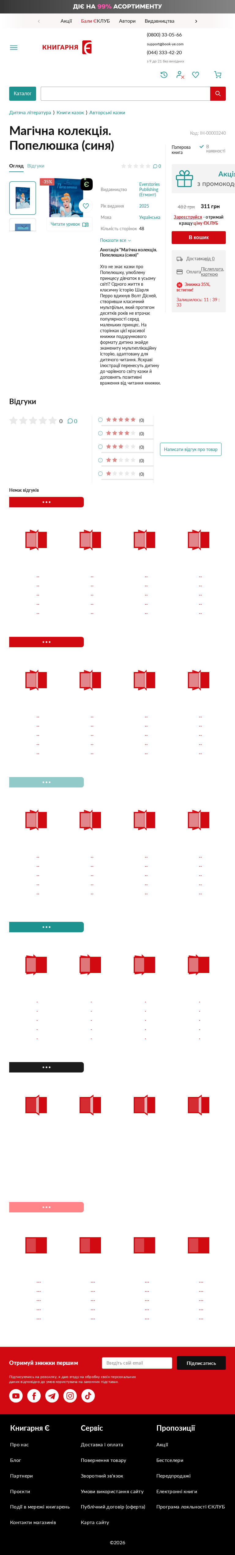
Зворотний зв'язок (102, 1475)
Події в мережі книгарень (40, 1506)
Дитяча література (30, 112)
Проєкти (20, 1491)
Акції (162, 1444)
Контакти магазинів (33, 1522)
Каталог (23, 93)
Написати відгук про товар (191, 449)
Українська (149, 217)
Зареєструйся (188, 217)
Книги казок (70, 112)
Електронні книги (176, 1491)
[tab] (85, 401)
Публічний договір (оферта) (113, 1506)
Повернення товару (103, 1460)
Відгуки (35, 165)
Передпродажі (173, 1475)
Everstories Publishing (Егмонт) (149, 189)
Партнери (21, 1475)
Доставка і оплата (102, 1444)
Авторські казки (107, 112)
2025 (144, 205)
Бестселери (169, 1460)
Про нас (19, 1444)
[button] (24, 196)
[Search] (218, 94)
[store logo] (68, 47)
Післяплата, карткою (212, 271)
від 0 (209, 258)
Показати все (113, 240)
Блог (15, 1460)
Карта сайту (95, 1522)
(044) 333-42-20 (164, 52)
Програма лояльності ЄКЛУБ (190, 1506)
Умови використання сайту (112, 1491)
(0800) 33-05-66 (165, 34)
